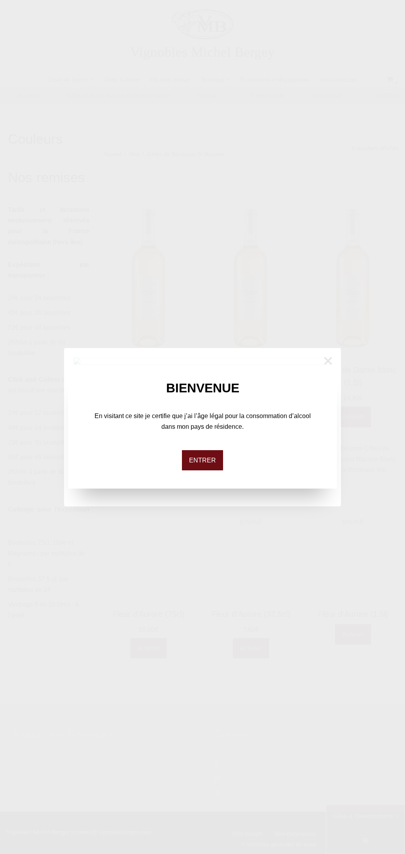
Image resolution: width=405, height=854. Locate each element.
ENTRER (202, 460)
